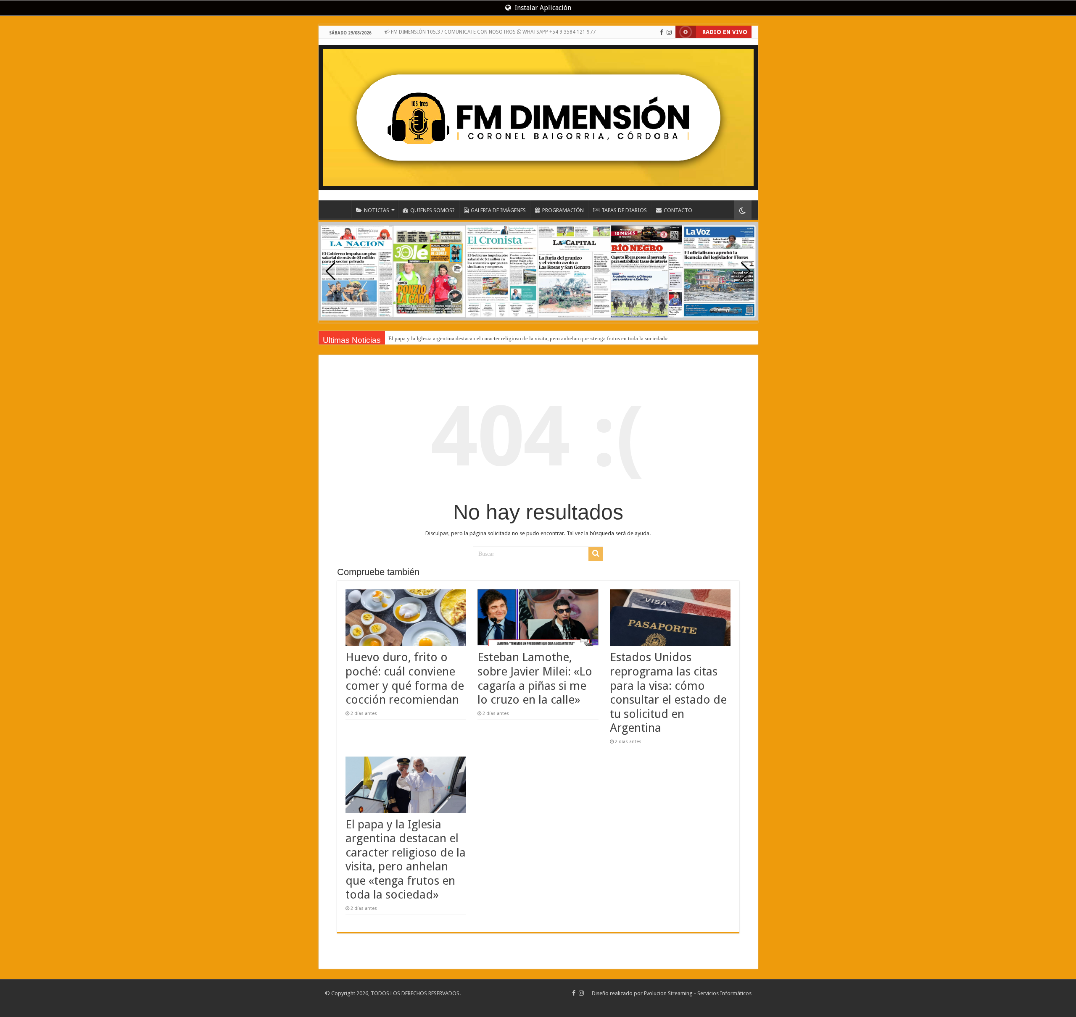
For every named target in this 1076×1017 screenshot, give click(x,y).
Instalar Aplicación (542, 8)
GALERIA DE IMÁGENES (498, 210)
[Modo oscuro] (743, 210)
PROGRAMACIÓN (563, 210)
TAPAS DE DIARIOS (624, 210)
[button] (746, 271)
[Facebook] (661, 32)
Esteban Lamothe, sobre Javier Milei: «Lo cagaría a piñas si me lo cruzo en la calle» (534, 678)
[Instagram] (669, 32)
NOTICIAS (376, 210)
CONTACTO (678, 210)
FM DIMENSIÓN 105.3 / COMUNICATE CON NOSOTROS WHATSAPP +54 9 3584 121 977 (493, 32)
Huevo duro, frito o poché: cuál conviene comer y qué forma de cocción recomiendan (404, 678)
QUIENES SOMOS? (432, 210)
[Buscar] (595, 554)
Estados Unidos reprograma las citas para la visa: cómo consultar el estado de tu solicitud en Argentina (668, 692)
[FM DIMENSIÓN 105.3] (538, 114)
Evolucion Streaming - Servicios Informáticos (698, 993)
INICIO (340, 209)
